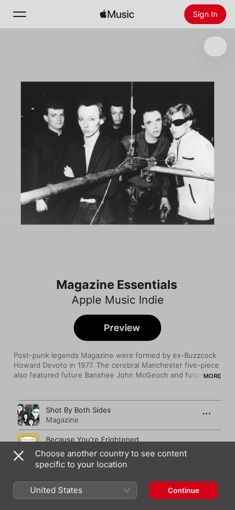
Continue (183, 490)
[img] (117, 14)
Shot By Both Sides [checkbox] (78, 409)
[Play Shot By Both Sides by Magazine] (28, 415)
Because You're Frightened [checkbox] (92, 439)
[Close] (19, 456)
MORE (212, 376)
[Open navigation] (20, 14)
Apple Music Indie (118, 299)
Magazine (62, 419)
